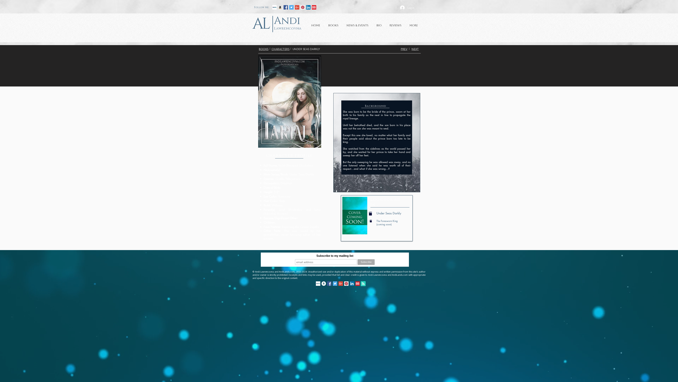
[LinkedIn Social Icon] (308, 7)
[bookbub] (314, 7)
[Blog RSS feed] (363, 283)
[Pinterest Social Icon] (303, 7)
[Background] (373, 187)
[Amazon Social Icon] (280, 7)
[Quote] (377, 187)
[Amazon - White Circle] (324, 283)
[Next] (417, 143)
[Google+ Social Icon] (297, 7)
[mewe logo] (274, 7)
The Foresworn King (387, 221)
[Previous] (336, 143)
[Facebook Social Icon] (286, 7)
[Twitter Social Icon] (291, 7)
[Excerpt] (381, 187)
